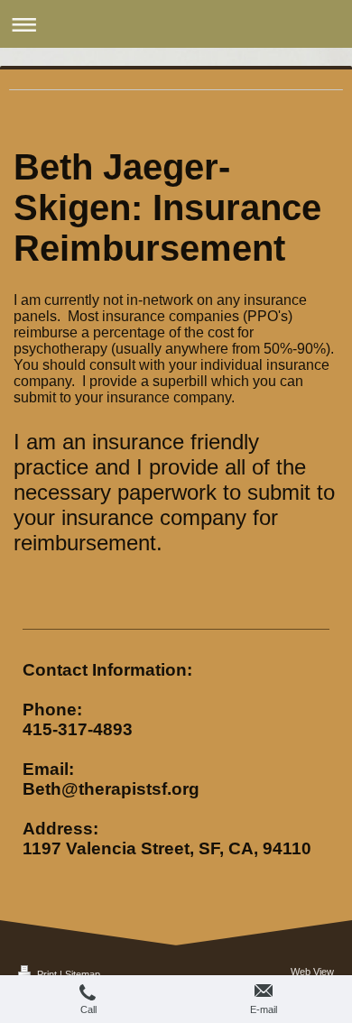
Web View (312, 971)
